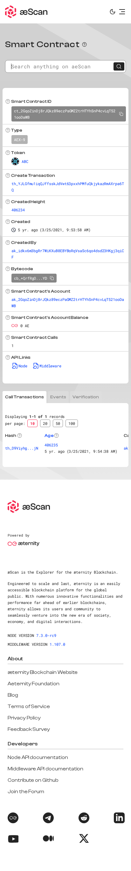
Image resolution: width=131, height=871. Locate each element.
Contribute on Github (33, 780)
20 (45, 423)
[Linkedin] (118, 818)
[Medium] (47, 839)
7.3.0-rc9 (46, 635)
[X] (83, 839)
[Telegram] (47, 818)
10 (32, 423)
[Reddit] (83, 818)
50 (58, 423)
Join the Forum (26, 791)
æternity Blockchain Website (43, 672)
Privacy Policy (24, 718)
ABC (25, 161)
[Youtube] (12, 839)
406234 (18, 209)
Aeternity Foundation (33, 684)
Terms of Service (29, 706)
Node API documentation (38, 757)
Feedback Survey (29, 729)
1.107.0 (57, 644)
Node (22, 365)
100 (71, 423)
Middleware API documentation (45, 769)
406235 (51, 444)
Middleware (50, 365)
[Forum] (12, 818)
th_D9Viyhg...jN (21, 448)
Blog (13, 695)
